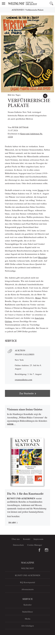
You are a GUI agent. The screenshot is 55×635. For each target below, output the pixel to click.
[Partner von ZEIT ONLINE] (31, 3)
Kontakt (26, 539)
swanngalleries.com (23, 379)
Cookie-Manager (34, 544)
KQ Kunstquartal (27, 582)
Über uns (16, 539)
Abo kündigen (27, 625)
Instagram (46, 550)
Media (27, 618)
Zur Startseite (26, 393)
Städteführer (27, 611)
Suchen (51, 3)
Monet (38, 297)
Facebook (39, 550)
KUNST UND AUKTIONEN (27, 575)
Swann (41, 190)
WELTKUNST (27, 568)
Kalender (28, 604)
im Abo (12, 522)
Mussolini (42, 257)
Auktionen (18, 9)
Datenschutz (18, 544)
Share (45, 95)
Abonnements (27, 589)
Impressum (38, 539)
